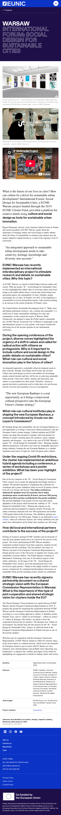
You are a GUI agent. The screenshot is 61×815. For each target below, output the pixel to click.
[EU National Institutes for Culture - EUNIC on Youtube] (21, 731)
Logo (5, 750)
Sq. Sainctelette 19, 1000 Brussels (15, 762)
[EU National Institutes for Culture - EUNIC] (14, 3)
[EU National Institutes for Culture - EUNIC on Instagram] (10, 731)
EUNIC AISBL (8, 759)
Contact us (7, 743)
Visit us (6, 740)
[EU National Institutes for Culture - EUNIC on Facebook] (15, 731)
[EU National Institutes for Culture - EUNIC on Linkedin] (5, 731)
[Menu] (55, 3)
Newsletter (7, 747)
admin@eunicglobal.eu (11, 766)
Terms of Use (7, 781)
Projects (8, 10)
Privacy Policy (8, 778)
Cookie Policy (8, 784)
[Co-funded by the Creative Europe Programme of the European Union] (30, 796)
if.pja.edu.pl (37, 710)
